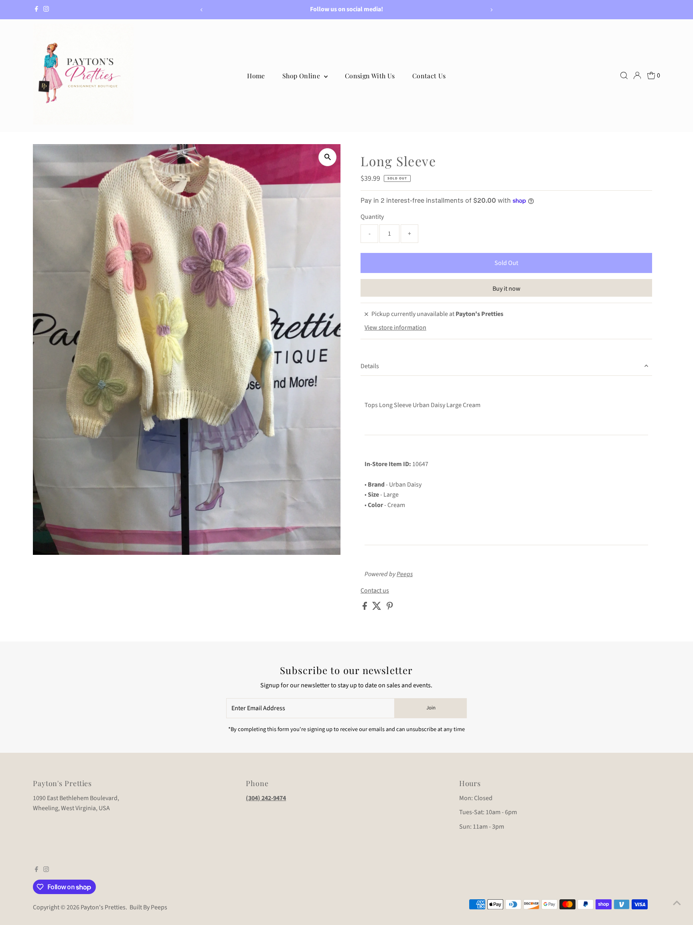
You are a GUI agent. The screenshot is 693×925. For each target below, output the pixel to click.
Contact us (375, 590)
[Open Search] (624, 75)
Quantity (372, 216)
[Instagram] (46, 9)
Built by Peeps (148, 907)
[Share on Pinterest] (390, 607)
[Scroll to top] (677, 903)
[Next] (491, 10)
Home (256, 75)
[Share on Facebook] (365, 607)
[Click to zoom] (327, 157)
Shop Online (302, 75)
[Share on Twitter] (377, 607)
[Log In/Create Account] (637, 75)
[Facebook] (36, 9)
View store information (395, 327)
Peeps (405, 574)
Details (370, 366)
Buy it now (506, 288)
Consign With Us (370, 75)
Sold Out (506, 263)
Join (431, 707)
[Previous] (201, 10)
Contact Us (429, 75)
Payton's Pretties (103, 907)
